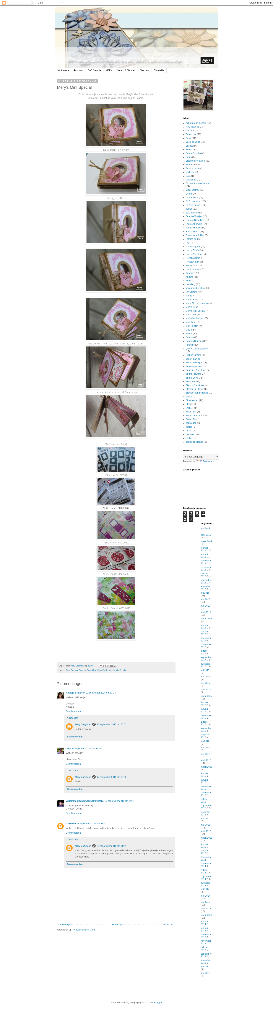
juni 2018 (205, 599)
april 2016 (206, 760)
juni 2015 (205, 818)
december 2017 (206, 639)
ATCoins (190, 130)
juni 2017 (205, 676)
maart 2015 (206, 838)
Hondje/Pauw (192, 262)
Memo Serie (102, 670)
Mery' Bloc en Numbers (197, 303)
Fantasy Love (192, 231)
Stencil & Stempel (126, 70)
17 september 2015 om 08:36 (111, 777)
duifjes (189, 209)
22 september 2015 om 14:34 (119, 801)
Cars (188, 176)
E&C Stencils (94, 70)
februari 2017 (205, 703)
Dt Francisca (192, 197)
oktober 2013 (204, 948)
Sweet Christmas (194, 415)
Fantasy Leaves (194, 227)
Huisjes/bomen (193, 269)
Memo (189, 295)
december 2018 (206, 562)
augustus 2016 (205, 736)
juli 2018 (205, 593)
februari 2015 (205, 845)
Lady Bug (190, 284)
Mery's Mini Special (117, 670)
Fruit (188, 243)
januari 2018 (204, 633)
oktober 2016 (204, 723)
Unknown (71, 823)
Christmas (191, 179)
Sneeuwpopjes (193, 366)
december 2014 (206, 858)
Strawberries (192, 400)
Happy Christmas (194, 254)
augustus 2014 (205, 884)
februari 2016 (205, 774)
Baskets (190, 146)
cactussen (191, 172)
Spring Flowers (193, 374)
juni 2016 (205, 747)
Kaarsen (190, 273)
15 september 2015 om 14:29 (87, 748)
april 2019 (206, 535)
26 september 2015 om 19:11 (91, 823)
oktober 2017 (204, 652)
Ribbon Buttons (193, 355)
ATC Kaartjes (192, 127)
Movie (189, 330)
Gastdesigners (193, 246)
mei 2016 (205, 754)
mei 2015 (205, 825)
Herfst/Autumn (193, 258)
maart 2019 (206, 541)
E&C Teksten (192, 212)
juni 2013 (205, 973)
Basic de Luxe (193, 142)
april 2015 (206, 831)
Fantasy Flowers (194, 224)
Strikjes (189, 404)
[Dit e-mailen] (101, 666)
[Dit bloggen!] (104, 666)
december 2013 (206, 935)
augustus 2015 (205, 813)
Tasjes (189, 427)
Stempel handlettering (197, 393)
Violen (189, 430)
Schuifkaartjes (193, 359)
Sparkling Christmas (196, 370)
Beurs (189, 157)
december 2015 (206, 787)
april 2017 (206, 689)
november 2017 (206, 645)
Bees (188, 149)
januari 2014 (204, 929)
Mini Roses (191, 322)
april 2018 (206, 612)
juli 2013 (205, 966)
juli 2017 (205, 670)
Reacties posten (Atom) (84, 929)
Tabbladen (191, 423)
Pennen (190, 337)
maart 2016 (206, 767)
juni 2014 (205, 896)
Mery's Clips (192, 307)
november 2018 (206, 568)
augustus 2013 (205, 961)
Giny (68, 748)
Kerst (188, 280)
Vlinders (190, 434)
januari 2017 (204, 710)
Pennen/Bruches (194, 341)
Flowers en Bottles (195, 235)
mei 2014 (205, 902)
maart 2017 (206, 696)
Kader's (189, 277)
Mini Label (191, 314)
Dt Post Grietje (193, 205)
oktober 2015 (204, 800)
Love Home (191, 292)
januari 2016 (204, 781)
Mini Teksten (192, 326)
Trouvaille (159, 70)
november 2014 (206, 865)
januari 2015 (204, 852)
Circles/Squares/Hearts (197, 183)
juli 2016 (205, 741)
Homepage (117, 924)
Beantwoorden (73, 711)
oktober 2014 (204, 871)
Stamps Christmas (195, 385)
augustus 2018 (205, 587)
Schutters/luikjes (194, 362)
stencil (189, 396)
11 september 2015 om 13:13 (101, 692)
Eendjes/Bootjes (194, 216)
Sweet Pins (191, 419)
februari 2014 (205, 922)
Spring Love (192, 377)
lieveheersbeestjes (195, 288)
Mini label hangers (195, 318)
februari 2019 (205, 549)
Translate (207, 461)
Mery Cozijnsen (83, 724)
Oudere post (168, 924)
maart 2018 (206, 618)
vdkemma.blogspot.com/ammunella (85, 801)
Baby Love (191, 134)
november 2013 (206, 942)
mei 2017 (205, 683)
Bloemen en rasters (195, 161)
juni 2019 (205, 528)
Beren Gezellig (193, 153)
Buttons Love (192, 168)
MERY (109, 70)
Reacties (73, 718)
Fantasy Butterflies (87, 670)
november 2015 (206, 794)
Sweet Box (191, 411)
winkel (189, 438)
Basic (188, 138)
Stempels (144, 70)
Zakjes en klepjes (194, 442)
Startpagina (63, 70)
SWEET (190, 408)
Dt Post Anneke (193, 201)
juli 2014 (205, 889)
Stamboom (191, 381)
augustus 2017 (205, 665)
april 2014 (206, 908)
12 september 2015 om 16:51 (111, 724)
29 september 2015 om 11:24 (111, 846)
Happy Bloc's (192, 250)
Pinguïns (190, 345)
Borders (190, 164)
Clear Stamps (72, 670)
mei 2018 (205, 606)
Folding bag (192, 239)
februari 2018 (205, 626)
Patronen (78, 70)
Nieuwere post (65, 924)
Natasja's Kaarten (75, 692)
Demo (189, 194)
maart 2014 (206, 915)
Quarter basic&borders (197, 348)
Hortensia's (191, 265)
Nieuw (189, 333)
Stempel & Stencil (195, 389)
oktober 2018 (204, 575)
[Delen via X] (108, 666)
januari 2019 (204, 555)
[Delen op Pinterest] (115, 666)
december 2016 (206, 716)
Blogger (158, 1002)
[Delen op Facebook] (111, 666)
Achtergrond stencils (196, 123)
